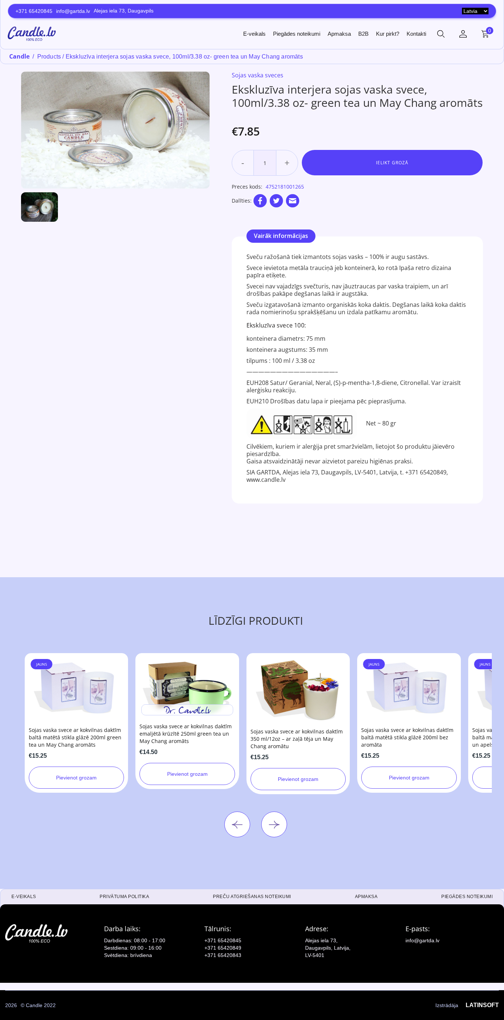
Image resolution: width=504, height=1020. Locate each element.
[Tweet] (276, 200)
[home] (32, 34)
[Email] (292, 200)
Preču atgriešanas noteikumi (252, 896)
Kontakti (416, 34)
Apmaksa (339, 34)
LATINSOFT (482, 1005)
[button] (441, 34)
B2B (363, 34)
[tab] (280, 236)
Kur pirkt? (387, 34)
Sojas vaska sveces (257, 75)
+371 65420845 (33, 11)
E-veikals (254, 34)
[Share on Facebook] (260, 200)
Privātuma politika (124, 896)
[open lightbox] (115, 130)
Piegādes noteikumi (296, 34)
